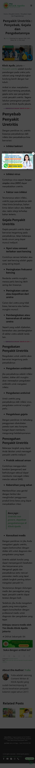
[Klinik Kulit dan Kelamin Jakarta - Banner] (17, 161)
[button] (17, 384)
